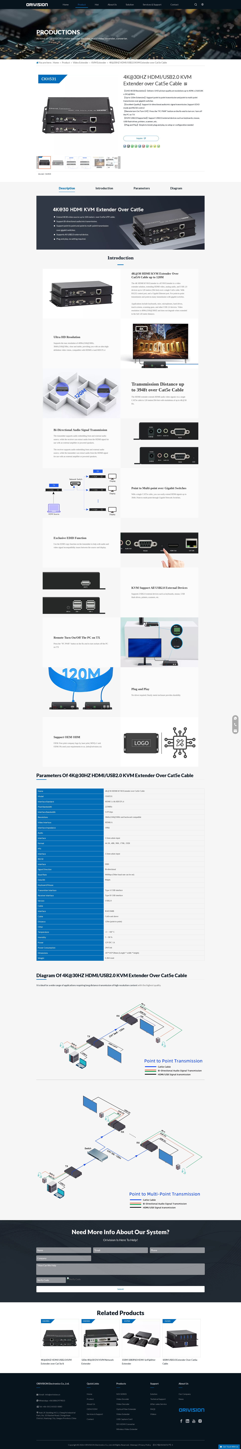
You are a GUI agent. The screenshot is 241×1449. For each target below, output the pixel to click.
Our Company (185, 1394)
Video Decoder (122, 1404)
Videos (153, 1414)
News (181, 1399)
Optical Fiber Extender (126, 1409)
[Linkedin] (187, 1421)
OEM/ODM (92, 1409)
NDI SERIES (121, 1394)
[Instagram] (200, 1421)
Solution (153, 1394)
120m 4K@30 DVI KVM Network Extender (97, 1361)
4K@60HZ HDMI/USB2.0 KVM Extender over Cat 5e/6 (56, 1361)
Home (89, 1394)
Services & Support (95, 1414)
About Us (91, 1404)
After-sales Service (158, 1404)
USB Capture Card (124, 1419)
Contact (90, 1419)
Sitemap (133, 1445)
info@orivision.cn (52, 1394)
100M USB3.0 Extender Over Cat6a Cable (179, 1361)
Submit (120, 1289)
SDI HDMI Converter (125, 1424)
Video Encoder (122, 1399)
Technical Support (158, 1399)
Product (90, 1399)
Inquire (139, 138)
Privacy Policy (145, 1445)
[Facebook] (181, 1421)
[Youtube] (193, 1421)
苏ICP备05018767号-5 (162, 1445)
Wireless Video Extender (127, 1429)
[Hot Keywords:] (196, 5)
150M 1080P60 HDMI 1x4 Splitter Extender (139, 1361)
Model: (41, 174)
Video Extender (123, 1414)
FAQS (152, 1409)
